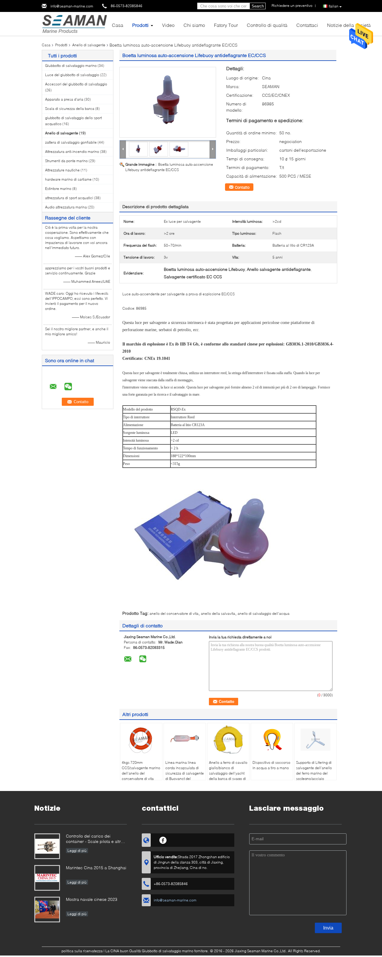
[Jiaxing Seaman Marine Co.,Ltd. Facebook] (163, 839)
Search (258, 6)
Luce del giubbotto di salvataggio (72, 75)
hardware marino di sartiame (68, 179)
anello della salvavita (218, 613)
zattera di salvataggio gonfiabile (71, 142)
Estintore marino (58, 188)
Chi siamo (194, 25)
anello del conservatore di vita (174, 613)
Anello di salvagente (88, 45)
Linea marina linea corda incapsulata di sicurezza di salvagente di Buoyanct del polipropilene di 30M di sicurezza (184, 776)
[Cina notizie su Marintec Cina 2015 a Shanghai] (47, 878)
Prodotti (140, 25)
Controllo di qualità (267, 25)
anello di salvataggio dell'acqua (263, 613)
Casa (117, 25)
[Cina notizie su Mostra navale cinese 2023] (47, 909)
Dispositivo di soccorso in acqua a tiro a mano (271, 765)
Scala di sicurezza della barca (69, 108)
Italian (333, 6)
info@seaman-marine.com (71, 6)
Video (168, 25)
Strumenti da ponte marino (66, 161)
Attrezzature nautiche (62, 170)
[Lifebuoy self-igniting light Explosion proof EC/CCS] (167, 102)
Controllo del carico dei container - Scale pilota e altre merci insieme (94, 839)
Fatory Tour (226, 25)
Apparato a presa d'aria (64, 99)
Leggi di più (77, 850)
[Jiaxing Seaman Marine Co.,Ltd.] (74, 23)
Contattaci (307, 25)
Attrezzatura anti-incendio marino (72, 151)
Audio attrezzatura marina (66, 207)
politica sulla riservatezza (82, 951)
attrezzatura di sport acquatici (69, 198)
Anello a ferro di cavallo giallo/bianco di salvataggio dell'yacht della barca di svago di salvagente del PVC (228, 773)
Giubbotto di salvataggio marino (71, 65)
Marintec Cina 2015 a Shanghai (96, 867)
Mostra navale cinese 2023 (91, 899)
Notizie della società (349, 25)
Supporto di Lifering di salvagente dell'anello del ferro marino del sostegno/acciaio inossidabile (314, 773)
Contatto (242, 187)
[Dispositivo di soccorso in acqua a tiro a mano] (272, 740)
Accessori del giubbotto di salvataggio (76, 84)
